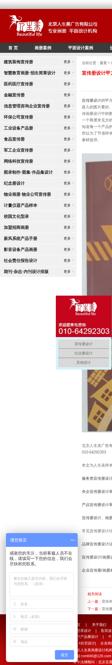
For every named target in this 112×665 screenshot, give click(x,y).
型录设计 (84, 631)
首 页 (13, 47)
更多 (69, 62)
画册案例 (43, 47)
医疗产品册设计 (85, 637)
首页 (103, 63)
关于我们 (99, 625)
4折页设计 (87, 643)
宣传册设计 (91, 100)
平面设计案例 (80, 47)
